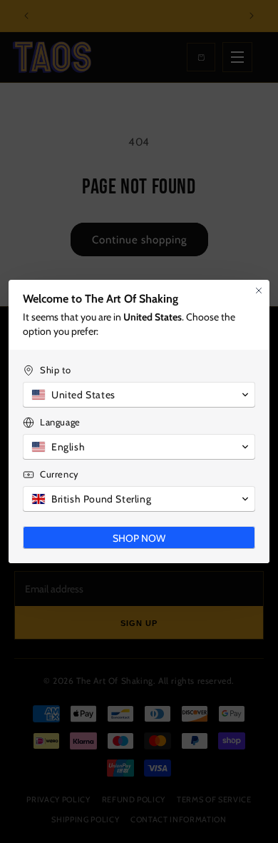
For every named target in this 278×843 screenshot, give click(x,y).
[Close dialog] (259, 290)
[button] (139, 395)
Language (60, 422)
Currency (59, 474)
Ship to (55, 369)
